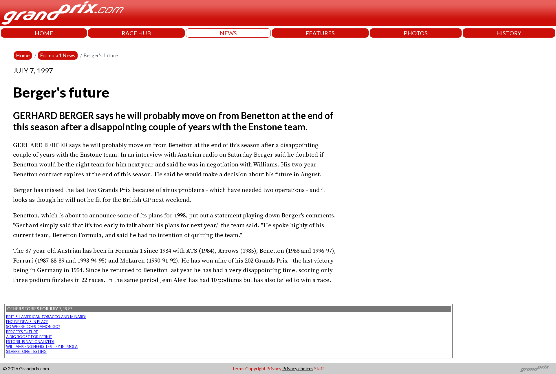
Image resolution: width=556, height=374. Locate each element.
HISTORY (508, 33)
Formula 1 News (57, 55)
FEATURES (320, 33)
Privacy (273, 368)
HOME (44, 33)
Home (23, 55)
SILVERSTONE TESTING (26, 351)
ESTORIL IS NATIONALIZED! (30, 341)
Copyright (255, 368)
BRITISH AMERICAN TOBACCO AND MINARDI (46, 316)
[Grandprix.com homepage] (535, 368)
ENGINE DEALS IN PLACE (27, 321)
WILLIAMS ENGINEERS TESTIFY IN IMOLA (42, 346)
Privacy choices (297, 368)
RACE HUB (136, 33)
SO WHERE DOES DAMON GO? (33, 326)
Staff (319, 368)
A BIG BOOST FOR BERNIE (29, 336)
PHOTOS (416, 33)
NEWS (228, 33)
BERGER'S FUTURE (22, 331)
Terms (238, 368)
